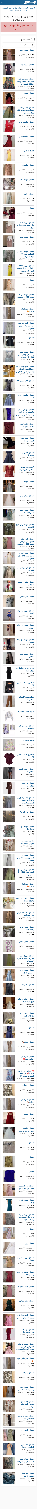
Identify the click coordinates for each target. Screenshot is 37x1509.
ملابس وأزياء (24, 10)
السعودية (25, 8)
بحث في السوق (24, 45)
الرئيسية (32, 8)
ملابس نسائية (13, 10)
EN (2, 2)
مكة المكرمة (17, 8)
